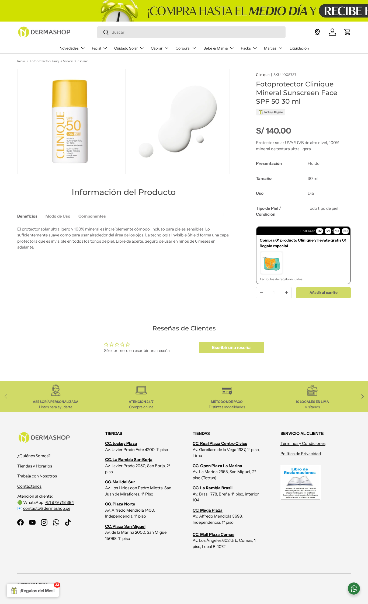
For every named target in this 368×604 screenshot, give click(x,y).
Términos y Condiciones (302, 443)
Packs (246, 48)
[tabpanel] (303, 189)
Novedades (69, 48)
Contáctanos (29, 486)
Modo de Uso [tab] (58, 216)
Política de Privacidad (300, 453)
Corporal (183, 48)
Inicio (21, 61)
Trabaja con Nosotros (37, 476)
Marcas (270, 48)
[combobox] (191, 32)
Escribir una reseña (231, 347)
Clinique (262, 74)
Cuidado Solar (126, 48)
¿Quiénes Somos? (34, 455)
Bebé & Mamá (215, 48)
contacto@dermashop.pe (46, 508)
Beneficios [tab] (27, 216)
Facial (96, 48)
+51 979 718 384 (59, 502)
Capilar (156, 48)
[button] (347, 32)
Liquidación (299, 48)
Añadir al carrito (324, 292)
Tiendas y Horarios (34, 466)
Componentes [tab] (92, 216)
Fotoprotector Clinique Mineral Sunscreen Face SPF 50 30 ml (60, 61)
